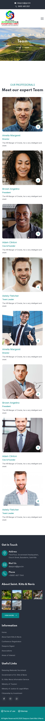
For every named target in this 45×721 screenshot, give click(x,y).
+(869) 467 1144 (16, 575)
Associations (7, 651)
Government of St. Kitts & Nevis (14, 675)
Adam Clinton (9, 242)
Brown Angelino (11, 189)
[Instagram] (10, 698)
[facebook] (4, 698)
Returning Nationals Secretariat (14, 670)
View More (9, 615)
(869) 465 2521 (24, 6)
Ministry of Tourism (9, 684)
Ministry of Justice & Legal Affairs (15, 689)
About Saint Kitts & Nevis (11, 637)
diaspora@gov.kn (24, 3)
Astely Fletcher (10, 295)
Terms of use (9, 711)
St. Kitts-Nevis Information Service (15, 679)
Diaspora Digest (8, 646)
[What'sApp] (16, 698)
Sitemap (24, 711)
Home (18, 47)
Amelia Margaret (11, 135)
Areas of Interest (8, 655)
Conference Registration (11, 641)
